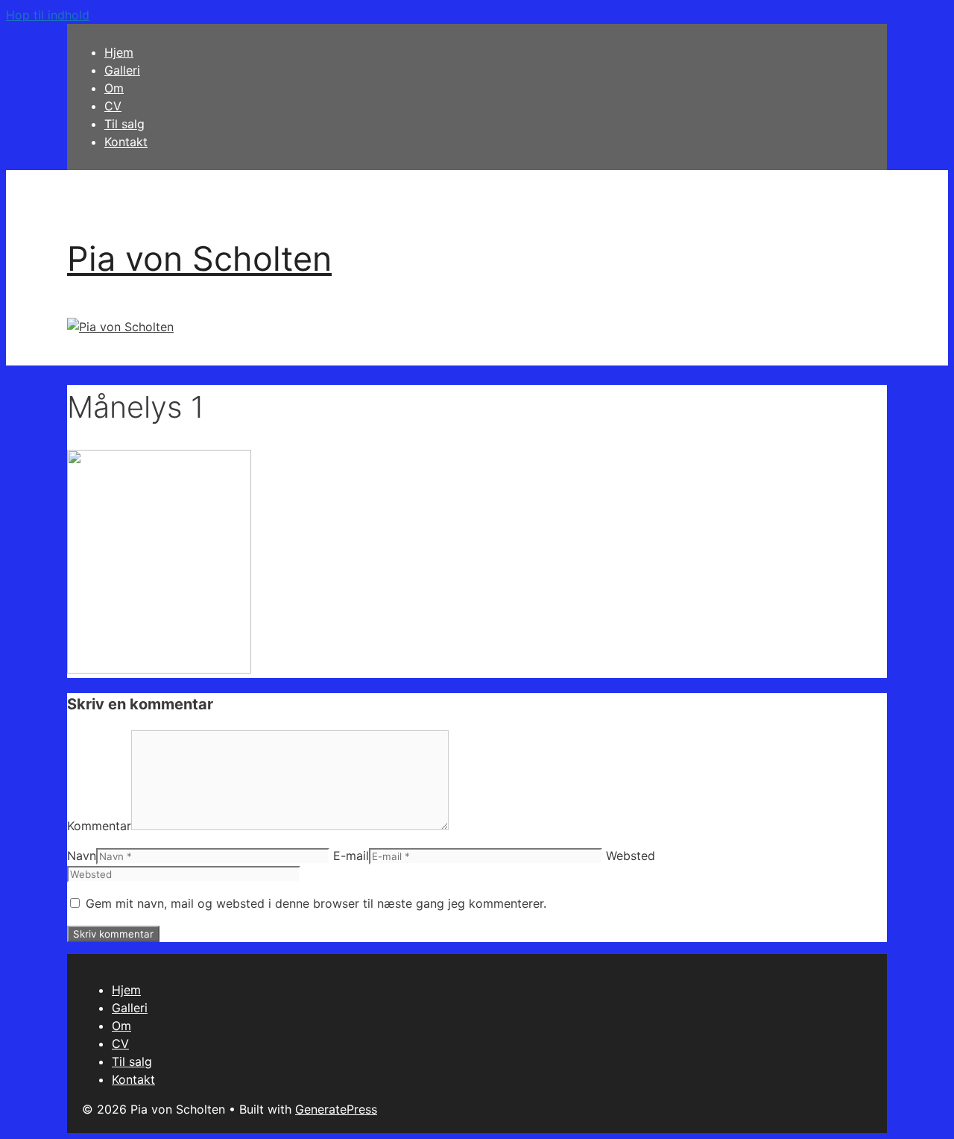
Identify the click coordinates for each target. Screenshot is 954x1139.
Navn (81, 855)
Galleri (122, 70)
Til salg (124, 123)
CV (112, 105)
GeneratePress (336, 1109)
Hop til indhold (47, 14)
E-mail (351, 855)
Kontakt (126, 141)
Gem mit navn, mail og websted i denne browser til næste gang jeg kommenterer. (316, 903)
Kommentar (99, 825)
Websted (630, 855)
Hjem (118, 52)
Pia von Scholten (199, 258)
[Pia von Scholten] (120, 326)
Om (114, 88)
